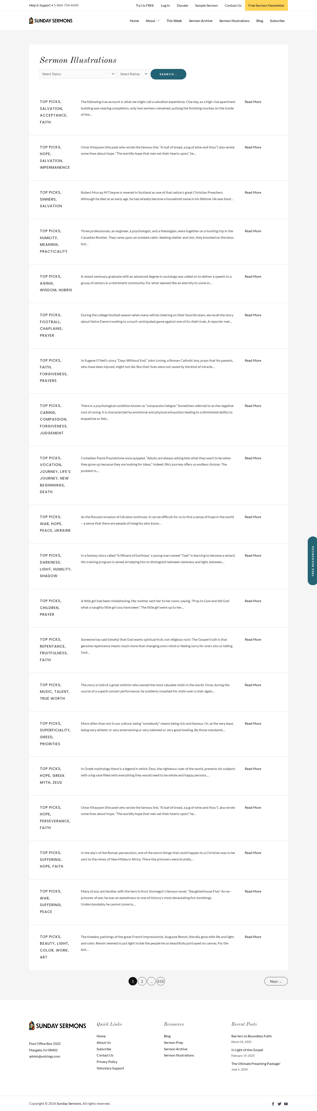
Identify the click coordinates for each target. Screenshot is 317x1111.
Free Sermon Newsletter (266, 5)
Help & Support (40, 5)
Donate (182, 5)
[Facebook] (273, 1104)
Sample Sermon (206, 5)
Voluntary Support (110, 1068)
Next (276, 981)
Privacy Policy (107, 1062)
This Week (174, 21)
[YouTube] (286, 1104)
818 (160, 981)
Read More (253, 102)
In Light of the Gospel (247, 1050)
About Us (104, 1042)
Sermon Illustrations (234, 21)
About (150, 21)
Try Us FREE (145, 5)
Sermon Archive (200, 21)
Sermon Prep (173, 1042)
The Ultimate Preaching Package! (255, 1063)
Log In (165, 5)
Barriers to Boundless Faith (251, 1036)
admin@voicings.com (44, 1056)
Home (134, 21)
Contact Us (233, 5)
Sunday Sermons (69, 1103)
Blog (259, 21)
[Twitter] (279, 1104)
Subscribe (277, 21)
